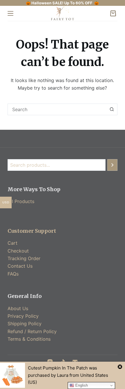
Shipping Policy (25, 323)
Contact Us (20, 266)
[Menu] (10, 13)
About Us (18, 308)
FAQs (13, 274)
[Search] (112, 165)
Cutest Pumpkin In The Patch (58, 368)
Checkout (18, 251)
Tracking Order (24, 258)
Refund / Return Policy (32, 331)
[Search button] (111, 109)
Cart (12, 243)
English (81, 385)
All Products (21, 201)
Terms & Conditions (29, 339)
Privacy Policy (23, 316)
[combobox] (57, 109)
